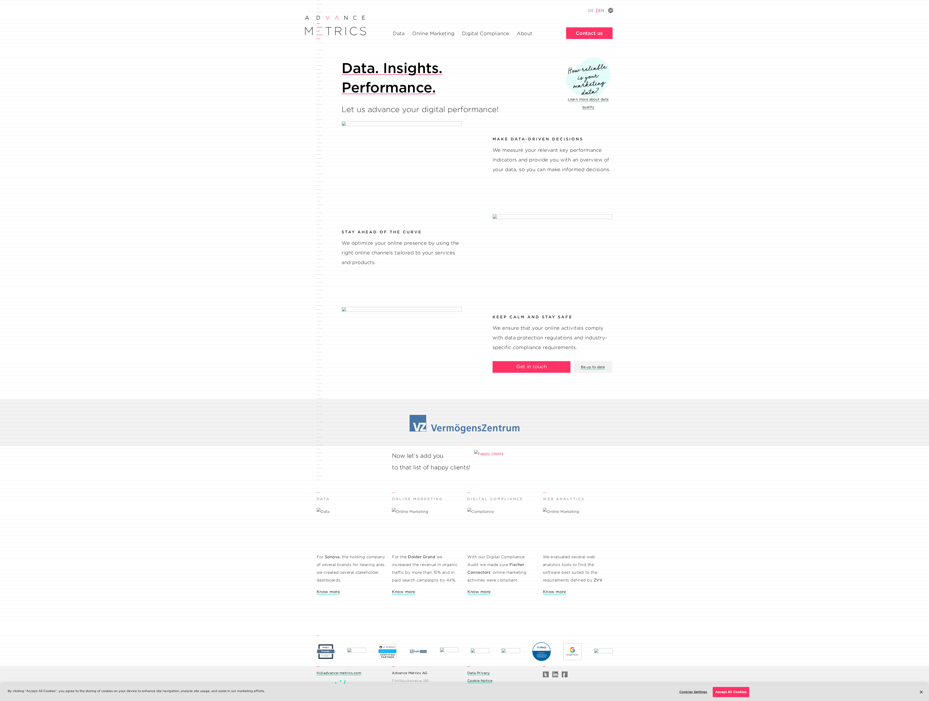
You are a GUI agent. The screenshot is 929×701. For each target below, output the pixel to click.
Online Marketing (433, 33)
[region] (464, 692)
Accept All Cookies (731, 692)
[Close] (921, 692)
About (524, 33)
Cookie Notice (479, 681)
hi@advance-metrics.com (339, 673)
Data (399, 33)
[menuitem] (591, 10)
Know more (328, 591)
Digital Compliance (485, 33)
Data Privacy (478, 673)
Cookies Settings (693, 692)
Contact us (589, 33)
